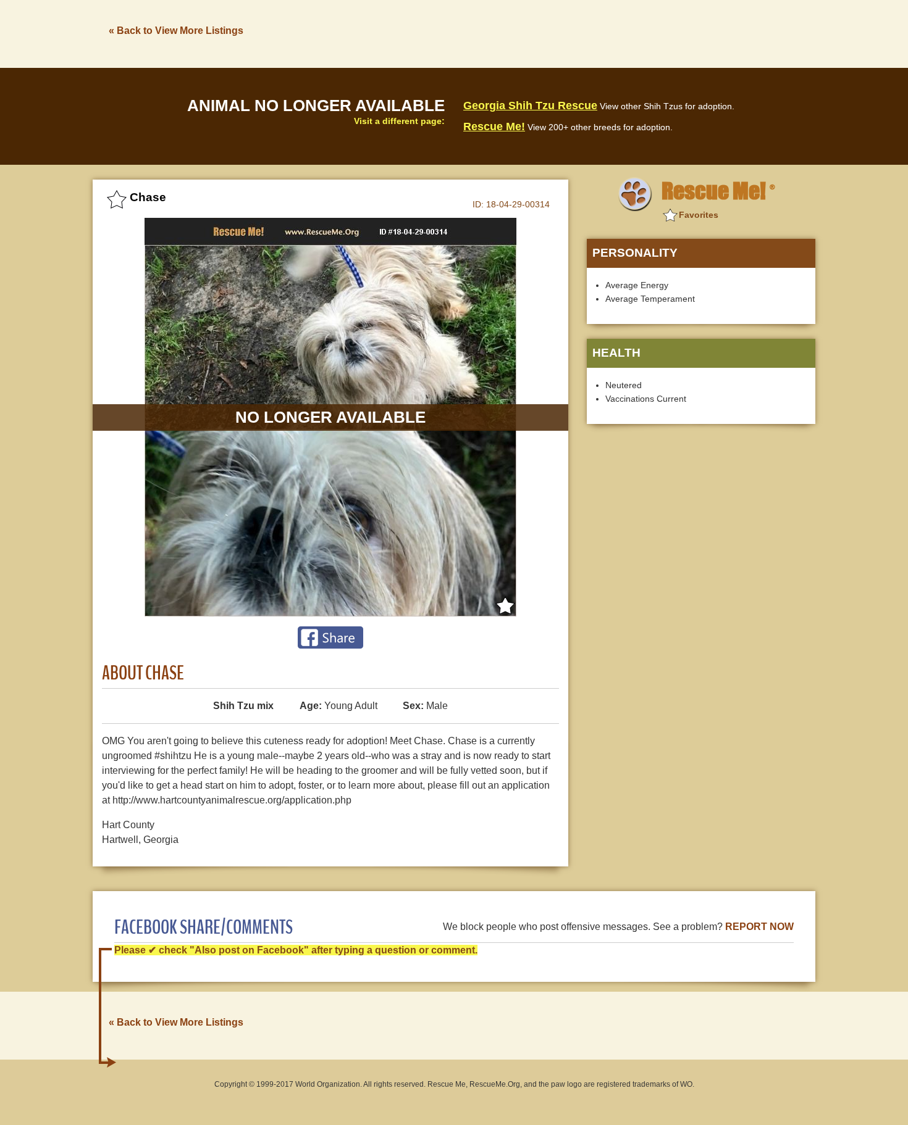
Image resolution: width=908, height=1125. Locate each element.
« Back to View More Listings (176, 30)
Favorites (698, 215)
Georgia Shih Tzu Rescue (530, 105)
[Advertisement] (590, 32)
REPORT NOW (759, 926)
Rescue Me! (494, 126)
